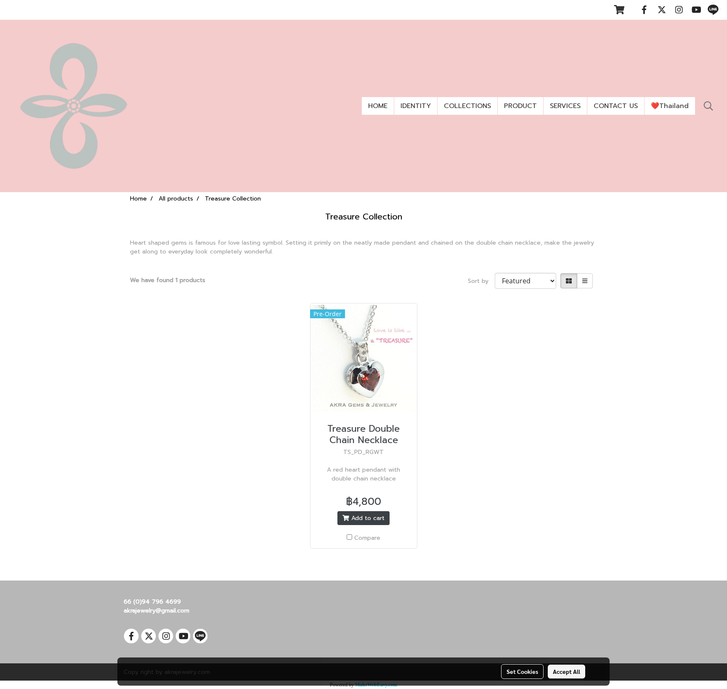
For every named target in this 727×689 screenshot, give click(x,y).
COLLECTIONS (467, 106)
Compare (367, 537)
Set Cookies (522, 671)
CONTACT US (616, 106)
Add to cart (367, 518)
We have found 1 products (167, 280)
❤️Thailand (670, 106)
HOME (377, 106)
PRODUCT (520, 106)
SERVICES (565, 106)
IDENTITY (416, 106)
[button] (708, 106)
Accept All (566, 671)
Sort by (481, 281)
